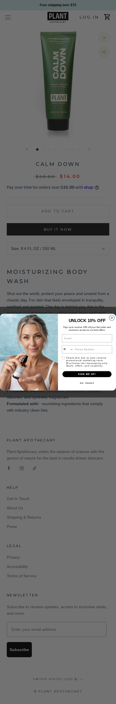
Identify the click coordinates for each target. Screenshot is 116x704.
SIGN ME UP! (87, 374)
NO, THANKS (87, 383)
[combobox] (67, 349)
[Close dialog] (112, 318)
